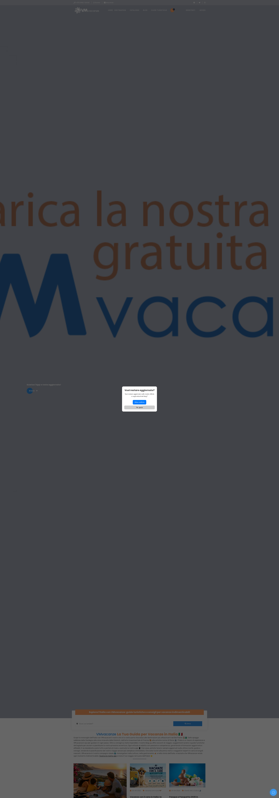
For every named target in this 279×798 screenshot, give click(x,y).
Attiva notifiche (139, 402)
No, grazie (139, 407)
